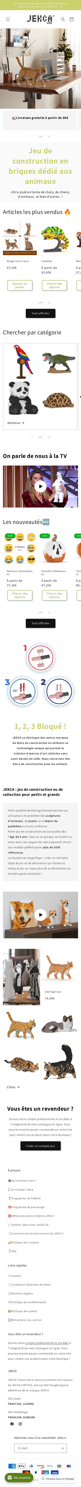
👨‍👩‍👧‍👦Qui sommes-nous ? (22, 1180)
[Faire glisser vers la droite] (49, 136)
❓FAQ (12, 1251)
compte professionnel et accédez (47, 1343)
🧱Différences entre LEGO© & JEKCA (31, 1216)
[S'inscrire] (62, 1448)
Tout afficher (41, 313)
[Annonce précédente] (7, 5)
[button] (8, 19)
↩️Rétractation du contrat (24, 1320)
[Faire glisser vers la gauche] (32, 136)
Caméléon (46, 261)
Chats (11, 1087)
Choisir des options (54, 285)
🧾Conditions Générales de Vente (29, 1284)
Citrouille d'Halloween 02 (53, 573)
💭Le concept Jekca (20, 1189)
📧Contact (14, 1276)
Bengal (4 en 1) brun (18, 261)
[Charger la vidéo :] (40, 487)
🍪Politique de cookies (22, 1311)
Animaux (13, 423)
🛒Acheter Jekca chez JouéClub (28, 1224)
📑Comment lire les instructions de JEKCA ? (36, 1233)
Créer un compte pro (40, 1146)
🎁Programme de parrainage (26, 1207)
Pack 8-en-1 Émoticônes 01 (19, 573)
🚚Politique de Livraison (23, 1242)
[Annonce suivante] (73, 5)
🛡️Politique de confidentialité (27, 1302)
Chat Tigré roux (53, 991)
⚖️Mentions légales (20, 1293)
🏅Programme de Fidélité (24, 1198)
